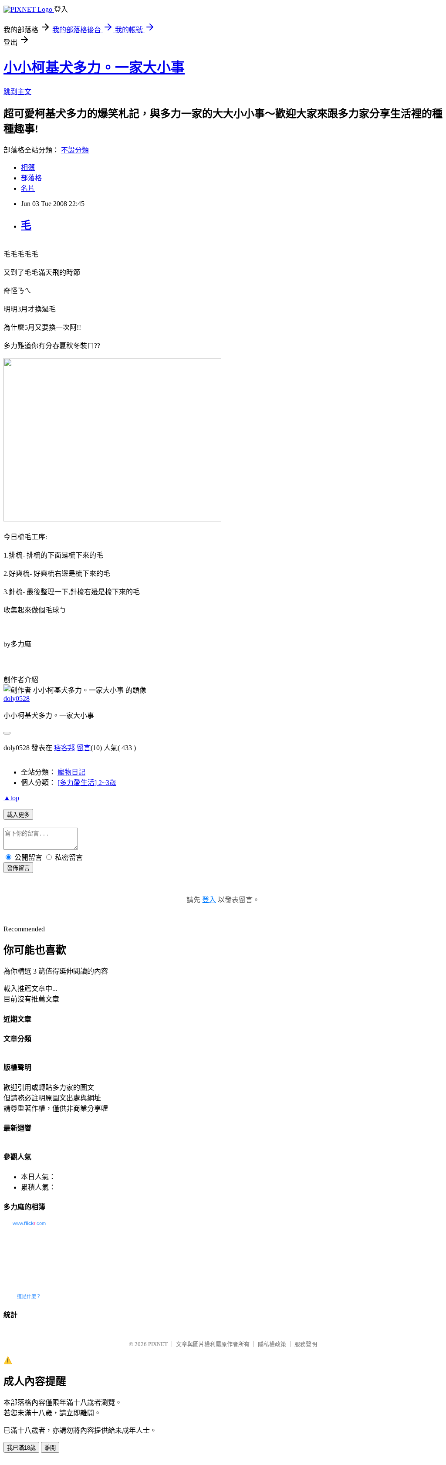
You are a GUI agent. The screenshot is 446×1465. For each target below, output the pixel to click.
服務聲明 (305, 1344)
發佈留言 (18, 868)
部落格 (31, 178)
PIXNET (158, 1344)
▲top (11, 798)
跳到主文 (17, 91)
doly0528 (16, 698)
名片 (28, 188)
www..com (29, 1223)
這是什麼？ (29, 1296)
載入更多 (18, 815)
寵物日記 (71, 772)
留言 (84, 747)
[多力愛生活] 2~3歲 (86, 782)
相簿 (28, 167)
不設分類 (75, 150)
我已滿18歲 (21, 1448)
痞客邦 (64, 747)
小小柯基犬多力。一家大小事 (94, 67)
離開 (50, 1448)
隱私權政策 (272, 1344)
